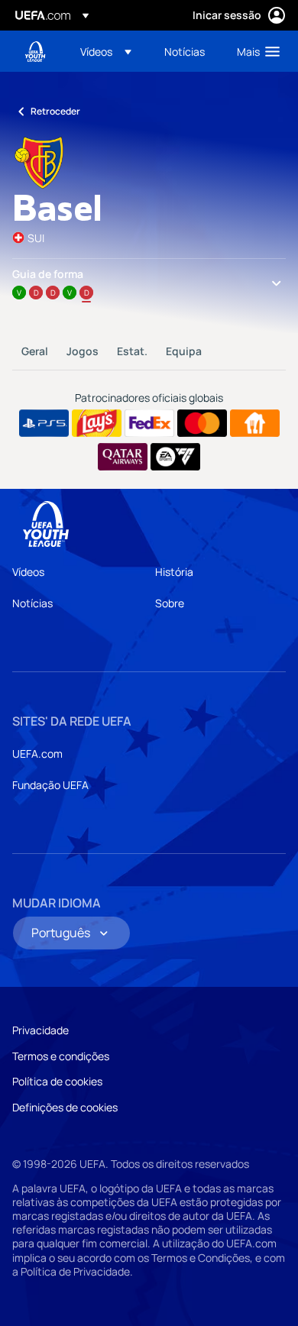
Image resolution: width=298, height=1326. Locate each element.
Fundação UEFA (50, 785)
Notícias (32, 603)
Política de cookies (57, 1081)
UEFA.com (37, 753)
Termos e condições (60, 1056)
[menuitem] (109, 51)
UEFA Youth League (35, 51)
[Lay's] (96, 423)
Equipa (184, 351)
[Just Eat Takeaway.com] (255, 423)
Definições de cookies (65, 1107)
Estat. (132, 351)
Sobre (169, 603)
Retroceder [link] (55, 111)
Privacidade (40, 1030)
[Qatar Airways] (122, 457)
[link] (184, 51)
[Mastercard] (202, 423)
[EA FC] (175, 457)
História (174, 571)
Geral (34, 351)
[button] (105, 51)
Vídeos (28, 571)
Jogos (82, 351)
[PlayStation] (44, 423)
